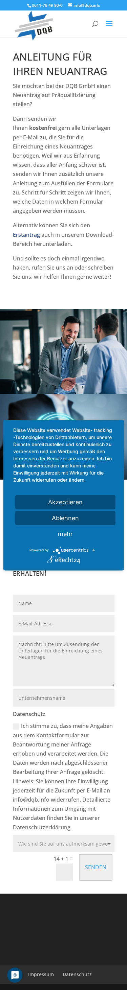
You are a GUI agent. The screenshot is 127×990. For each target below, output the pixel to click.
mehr (65, 533)
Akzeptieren (65, 501)
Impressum (41, 974)
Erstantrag (26, 234)
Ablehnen (65, 517)
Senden (95, 867)
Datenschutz (77, 974)
